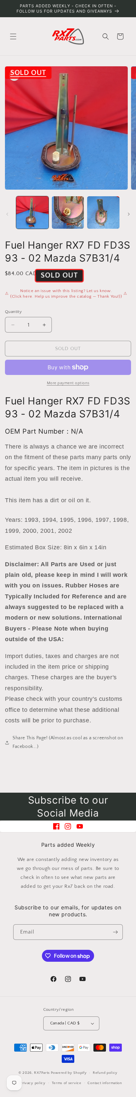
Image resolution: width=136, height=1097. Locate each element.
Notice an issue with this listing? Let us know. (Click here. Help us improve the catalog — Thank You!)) (66, 293)
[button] (13, 36)
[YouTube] (80, 826)
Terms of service (67, 1083)
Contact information (104, 1083)
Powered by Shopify (69, 1073)
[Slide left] (7, 214)
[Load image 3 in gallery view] (103, 212)
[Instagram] (68, 826)
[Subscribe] (115, 932)
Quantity (13, 311)
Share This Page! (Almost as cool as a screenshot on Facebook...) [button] (68, 742)
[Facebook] (56, 826)
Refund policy (105, 1073)
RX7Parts (42, 1073)
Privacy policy (33, 1083)
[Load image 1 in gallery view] (32, 212)
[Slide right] (128, 214)
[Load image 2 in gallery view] (68, 212)
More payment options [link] (68, 383)
